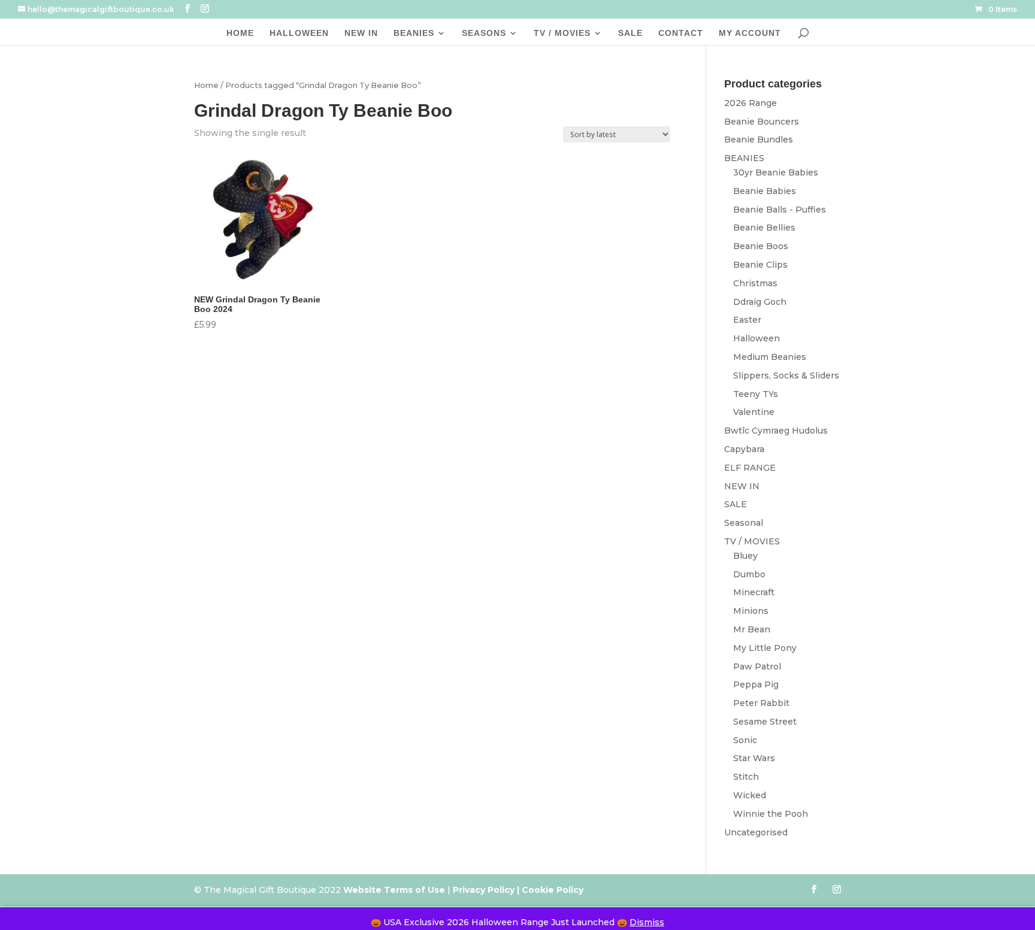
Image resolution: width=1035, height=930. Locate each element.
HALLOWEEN (299, 33)
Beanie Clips (760, 264)
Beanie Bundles (758, 139)
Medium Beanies (769, 357)
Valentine (753, 412)
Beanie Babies (764, 191)
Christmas (755, 283)
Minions (750, 610)
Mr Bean (751, 629)
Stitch (746, 776)
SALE (630, 33)
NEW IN (361, 33)
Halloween (756, 338)
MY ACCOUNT (750, 33)
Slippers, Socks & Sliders (786, 375)
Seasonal (743, 522)
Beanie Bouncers (761, 121)
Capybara (744, 449)
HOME (240, 33)
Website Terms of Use (394, 889)
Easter (747, 319)
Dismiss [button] (647, 922)
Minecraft (753, 592)
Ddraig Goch (759, 301)
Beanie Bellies (764, 227)
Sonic (745, 740)
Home (206, 85)
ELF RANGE (750, 467)
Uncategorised (756, 832)
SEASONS (484, 33)
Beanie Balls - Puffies (779, 209)
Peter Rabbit (761, 703)
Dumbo (749, 574)
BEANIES (414, 33)
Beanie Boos (760, 246)
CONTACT (680, 33)
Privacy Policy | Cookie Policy (519, 889)
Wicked (749, 795)
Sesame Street (765, 721)
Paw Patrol (757, 666)
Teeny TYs (755, 394)
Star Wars (754, 758)
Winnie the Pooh (770, 813)
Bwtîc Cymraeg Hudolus (776, 430)
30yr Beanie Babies (775, 172)
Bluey (745, 555)
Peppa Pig (756, 684)
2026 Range (750, 103)
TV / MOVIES (562, 33)
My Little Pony (765, 648)
